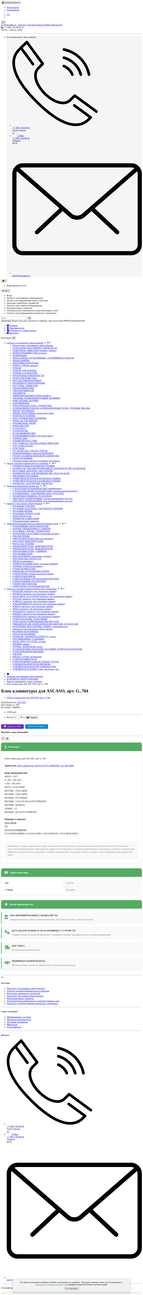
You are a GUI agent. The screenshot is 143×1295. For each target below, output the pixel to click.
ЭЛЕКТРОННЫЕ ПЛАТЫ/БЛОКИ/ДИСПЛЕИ (36, 579)
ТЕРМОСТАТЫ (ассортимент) (28, 566)
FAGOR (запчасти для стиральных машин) (34, 599)
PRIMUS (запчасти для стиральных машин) (34, 614)
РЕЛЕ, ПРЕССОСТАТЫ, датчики (30, 641)
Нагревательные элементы (26, 521)
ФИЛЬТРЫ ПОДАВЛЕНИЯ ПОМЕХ (32, 571)
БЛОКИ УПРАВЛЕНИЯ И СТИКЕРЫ (32, 528)
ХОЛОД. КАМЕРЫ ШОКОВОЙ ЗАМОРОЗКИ (36, 456)
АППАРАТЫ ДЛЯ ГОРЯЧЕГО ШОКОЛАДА (35, 348)
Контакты (14, 333)
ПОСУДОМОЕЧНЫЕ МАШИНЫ (30, 418)
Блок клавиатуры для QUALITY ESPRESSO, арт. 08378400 (45, 765)
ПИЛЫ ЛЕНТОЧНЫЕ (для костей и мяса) (34, 413)
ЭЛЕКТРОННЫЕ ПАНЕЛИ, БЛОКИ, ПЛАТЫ (36, 661)
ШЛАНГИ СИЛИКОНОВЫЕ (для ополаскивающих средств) (43, 498)
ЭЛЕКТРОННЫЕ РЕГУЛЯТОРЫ (30, 581)
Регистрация (13, 7)
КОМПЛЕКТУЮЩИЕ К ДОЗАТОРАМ (33, 496)
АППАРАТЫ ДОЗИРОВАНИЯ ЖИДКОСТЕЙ (36, 621)
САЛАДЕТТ (20, 428)
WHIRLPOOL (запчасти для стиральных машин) (37, 616)
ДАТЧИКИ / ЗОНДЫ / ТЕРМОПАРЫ (32, 531)
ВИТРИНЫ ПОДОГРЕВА (26, 363)
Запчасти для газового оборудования (24, 503)
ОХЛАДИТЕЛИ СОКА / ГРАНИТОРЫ (33, 405)
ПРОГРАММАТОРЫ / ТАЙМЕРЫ (30, 551)
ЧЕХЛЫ (18, 654)
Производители (16, 328)
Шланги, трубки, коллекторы (28, 656)
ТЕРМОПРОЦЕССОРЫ (25, 441)
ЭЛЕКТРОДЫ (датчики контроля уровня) (33, 574)
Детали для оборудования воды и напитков (27, 463)
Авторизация (13, 10)
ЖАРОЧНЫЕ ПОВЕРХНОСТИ (29, 375)
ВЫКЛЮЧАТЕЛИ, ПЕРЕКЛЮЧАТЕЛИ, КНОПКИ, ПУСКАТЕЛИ (46, 624)
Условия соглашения (18, 1022)
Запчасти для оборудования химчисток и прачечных (32, 589)
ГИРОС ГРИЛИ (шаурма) (26, 365)
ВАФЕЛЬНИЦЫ (22, 360)
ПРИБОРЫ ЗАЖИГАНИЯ (26, 518)
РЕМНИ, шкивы (21, 644)
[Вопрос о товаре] (3, 738)
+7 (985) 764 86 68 (20, 138)
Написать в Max (14, 726)
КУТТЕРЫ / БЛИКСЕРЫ (26, 385)
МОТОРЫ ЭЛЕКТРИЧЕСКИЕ (28, 541)
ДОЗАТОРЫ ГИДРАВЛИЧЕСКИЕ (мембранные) (38, 488)
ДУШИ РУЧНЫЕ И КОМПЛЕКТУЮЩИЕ (34, 466)
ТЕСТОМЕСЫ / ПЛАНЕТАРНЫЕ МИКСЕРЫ (36, 443)
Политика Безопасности (19, 1019)
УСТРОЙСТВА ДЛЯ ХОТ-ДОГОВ (30, 451)
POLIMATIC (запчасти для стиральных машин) (36, 611)
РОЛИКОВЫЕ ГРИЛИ (25, 423)
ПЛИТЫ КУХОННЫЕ (24, 416)
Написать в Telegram (36, 726)
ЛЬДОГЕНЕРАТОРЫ (24, 388)
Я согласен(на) (71, 1288)
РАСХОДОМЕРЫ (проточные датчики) (32, 556)
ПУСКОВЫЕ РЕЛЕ (23, 554)
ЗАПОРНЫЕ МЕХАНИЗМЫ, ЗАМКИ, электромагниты (41, 626)
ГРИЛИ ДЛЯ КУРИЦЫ (25, 370)
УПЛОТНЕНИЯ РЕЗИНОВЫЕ (29, 651)
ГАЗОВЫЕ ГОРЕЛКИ (24, 506)
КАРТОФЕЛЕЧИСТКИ (25, 378)
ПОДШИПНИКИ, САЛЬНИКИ (29, 639)
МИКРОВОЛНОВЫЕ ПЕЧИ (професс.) (33, 395)
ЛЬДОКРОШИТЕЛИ (24, 390)
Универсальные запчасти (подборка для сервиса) (37, 461)
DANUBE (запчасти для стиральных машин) (35, 591)
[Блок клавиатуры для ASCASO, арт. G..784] (28, 697)
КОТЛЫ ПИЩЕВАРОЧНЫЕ (28, 380)
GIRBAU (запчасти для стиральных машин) (35, 601)
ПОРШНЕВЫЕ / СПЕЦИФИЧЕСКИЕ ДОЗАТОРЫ (39, 493)
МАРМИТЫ (20, 393)
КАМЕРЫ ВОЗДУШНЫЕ (26, 631)
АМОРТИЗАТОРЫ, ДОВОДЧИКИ (30, 619)
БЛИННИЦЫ (20, 355)
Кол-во (10, 717)
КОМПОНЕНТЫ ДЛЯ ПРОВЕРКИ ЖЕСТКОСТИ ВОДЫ (42, 473)
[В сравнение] (7, 738)
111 (8, 15)
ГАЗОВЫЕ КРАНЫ (23, 511)
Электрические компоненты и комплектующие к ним (32, 523)
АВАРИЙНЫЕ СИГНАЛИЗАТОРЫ (31, 526)
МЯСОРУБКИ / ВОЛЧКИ (26, 400)
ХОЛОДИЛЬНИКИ (23, 458)
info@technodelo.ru (21, 276)
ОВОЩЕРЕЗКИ (21, 403)
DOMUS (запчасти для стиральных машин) (34, 594)
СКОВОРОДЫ (21, 431)
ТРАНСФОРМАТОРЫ (24, 569)
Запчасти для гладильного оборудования (33, 629)
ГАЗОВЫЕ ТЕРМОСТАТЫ (27, 513)
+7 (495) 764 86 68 (20, 128)
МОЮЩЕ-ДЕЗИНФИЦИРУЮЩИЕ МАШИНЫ (37, 398)
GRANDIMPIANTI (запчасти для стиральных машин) (39, 604)
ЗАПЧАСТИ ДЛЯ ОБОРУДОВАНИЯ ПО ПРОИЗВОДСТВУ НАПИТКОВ (49, 468)
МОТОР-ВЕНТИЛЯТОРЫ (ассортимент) (33, 538)
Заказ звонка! (21, 37)
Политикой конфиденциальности (50, 1284)
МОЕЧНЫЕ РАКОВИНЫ (26, 476)
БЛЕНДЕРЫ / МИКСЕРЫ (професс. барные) (35, 350)
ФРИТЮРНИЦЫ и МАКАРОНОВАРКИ (33, 453)
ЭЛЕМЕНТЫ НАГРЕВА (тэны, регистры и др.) (36, 669)
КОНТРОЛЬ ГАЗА (23, 516)
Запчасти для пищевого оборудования (25, 343)
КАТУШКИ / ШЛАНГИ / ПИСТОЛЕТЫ (33, 471)
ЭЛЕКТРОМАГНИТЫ (24, 576)
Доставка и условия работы (22, 330)
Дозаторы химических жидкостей (23, 486)
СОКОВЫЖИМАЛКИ (25, 433)
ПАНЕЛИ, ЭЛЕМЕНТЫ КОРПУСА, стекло (35, 636)
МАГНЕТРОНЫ (22, 536)
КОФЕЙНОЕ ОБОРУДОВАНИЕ (29, 383)
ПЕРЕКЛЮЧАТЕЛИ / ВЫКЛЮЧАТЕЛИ (33, 546)
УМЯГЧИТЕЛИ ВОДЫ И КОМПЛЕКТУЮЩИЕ (37, 478)
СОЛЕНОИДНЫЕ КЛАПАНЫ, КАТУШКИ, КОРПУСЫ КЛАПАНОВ (48, 649)
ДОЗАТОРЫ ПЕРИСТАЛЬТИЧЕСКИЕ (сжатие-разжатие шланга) (46, 491)
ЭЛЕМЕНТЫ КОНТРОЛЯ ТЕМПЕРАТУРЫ (35, 666)
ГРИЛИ (17, 368)
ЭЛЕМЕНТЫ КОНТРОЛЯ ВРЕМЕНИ (32, 664)
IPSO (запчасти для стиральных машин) (33, 609)
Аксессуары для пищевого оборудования (33, 345)
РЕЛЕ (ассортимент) (23, 561)
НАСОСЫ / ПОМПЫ (24, 544)
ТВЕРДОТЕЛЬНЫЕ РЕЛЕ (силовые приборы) (36, 564)
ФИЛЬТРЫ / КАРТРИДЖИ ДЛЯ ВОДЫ (33, 483)
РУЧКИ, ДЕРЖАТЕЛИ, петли (28, 646)
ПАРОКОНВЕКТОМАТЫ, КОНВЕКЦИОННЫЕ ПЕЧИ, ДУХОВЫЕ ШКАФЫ (52, 408)
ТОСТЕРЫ (19, 448)
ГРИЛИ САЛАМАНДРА (25, 373)
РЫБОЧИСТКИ (21, 426)
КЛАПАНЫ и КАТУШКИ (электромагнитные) (36, 533)
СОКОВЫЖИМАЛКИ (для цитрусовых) (33, 436)
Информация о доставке (19, 1017)
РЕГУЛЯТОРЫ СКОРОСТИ (27, 559)
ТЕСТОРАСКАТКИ (23, 446)
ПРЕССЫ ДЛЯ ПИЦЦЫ (25, 421)
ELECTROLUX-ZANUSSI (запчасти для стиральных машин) (43, 596)
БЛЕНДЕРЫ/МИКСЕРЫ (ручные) (30, 353)
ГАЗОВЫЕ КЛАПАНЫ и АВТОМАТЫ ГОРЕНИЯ (38, 508)
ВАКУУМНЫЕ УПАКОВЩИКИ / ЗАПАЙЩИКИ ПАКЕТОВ (44, 358)
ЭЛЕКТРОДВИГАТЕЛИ (25, 659)
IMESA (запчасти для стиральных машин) (34, 606)
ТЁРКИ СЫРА (21, 438)
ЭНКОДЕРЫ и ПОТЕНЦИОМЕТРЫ (31, 586)
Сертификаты (14, 1027)
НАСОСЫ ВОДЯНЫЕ (24, 634)
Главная (13, 325)
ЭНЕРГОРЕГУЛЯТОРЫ (25, 584)
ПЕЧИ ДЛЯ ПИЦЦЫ (24, 410)
